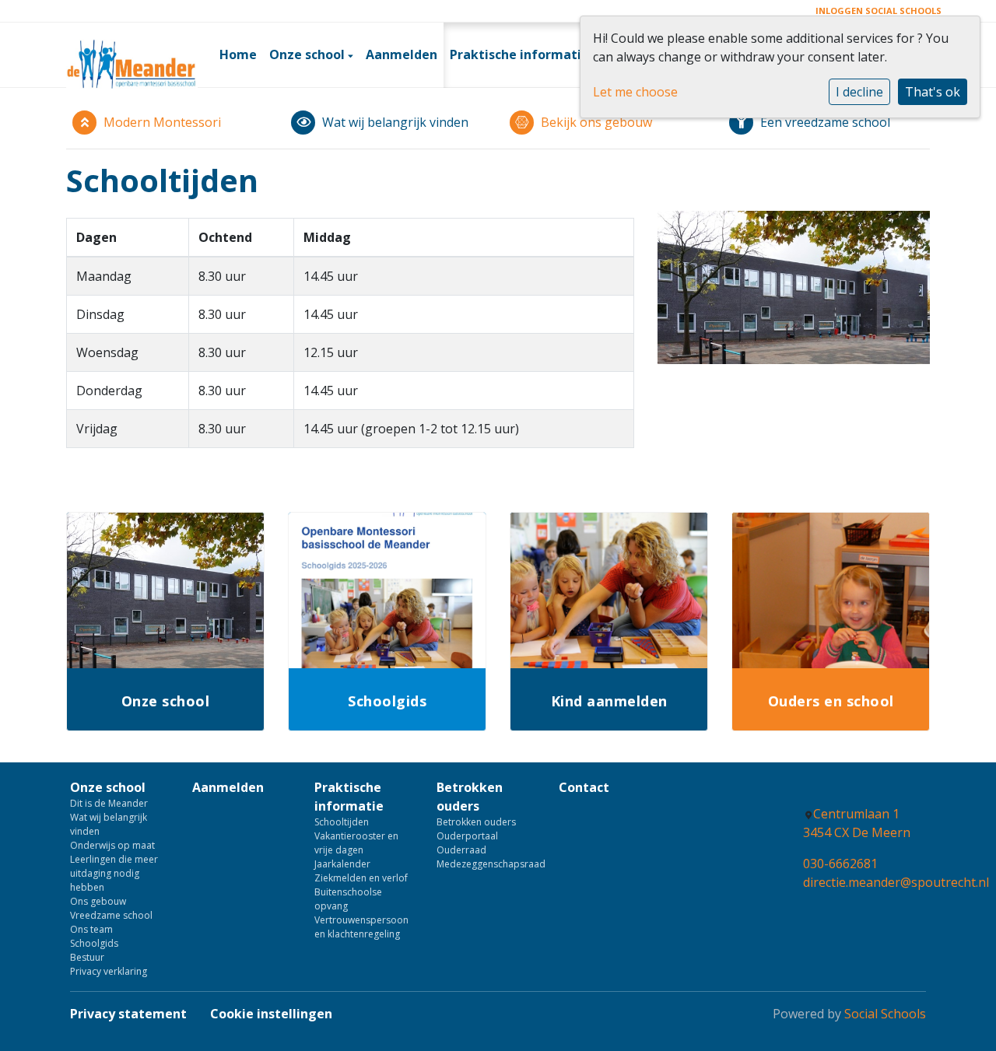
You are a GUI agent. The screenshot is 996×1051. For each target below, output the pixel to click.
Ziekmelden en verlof (361, 878)
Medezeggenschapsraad (486, 864)
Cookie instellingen (271, 1013)
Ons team (91, 929)
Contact (584, 787)
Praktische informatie (521, 54)
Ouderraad (461, 850)
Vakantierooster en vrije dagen (356, 843)
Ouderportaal (467, 836)
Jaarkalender (342, 864)
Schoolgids (94, 943)
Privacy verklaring (108, 971)
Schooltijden (341, 822)
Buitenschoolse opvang (348, 899)
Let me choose (635, 91)
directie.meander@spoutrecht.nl (896, 882)
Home (238, 54)
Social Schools (885, 1013)
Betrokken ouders (470, 797)
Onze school (308, 54)
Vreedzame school (111, 915)
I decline (859, 91)
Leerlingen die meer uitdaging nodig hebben (114, 873)
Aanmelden (401, 54)
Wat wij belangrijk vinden (108, 824)
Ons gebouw (98, 901)
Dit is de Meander (109, 803)
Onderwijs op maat (112, 845)
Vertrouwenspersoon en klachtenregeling (361, 927)
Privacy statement (128, 1013)
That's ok (932, 91)
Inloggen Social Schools (878, 10)
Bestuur (87, 957)
